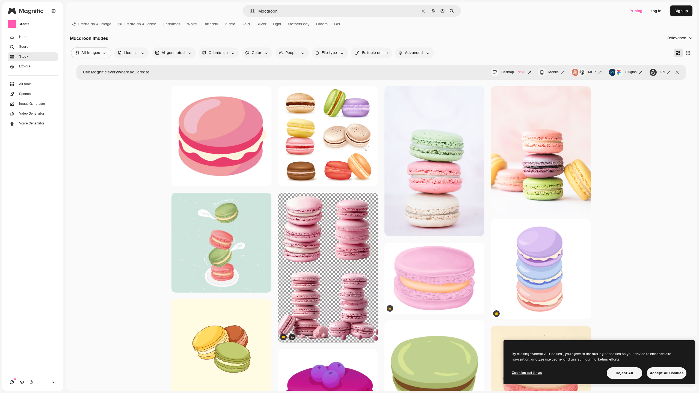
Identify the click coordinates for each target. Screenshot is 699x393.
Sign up (681, 10)
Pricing (635, 10)
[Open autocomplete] (250, 11)
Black (230, 24)
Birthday (210, 24)
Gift (337, 24)
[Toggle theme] (31, 382)
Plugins (630, 72)
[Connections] (12, 382)
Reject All (624, 373)
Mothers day (299, 24)
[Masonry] (678, 53)
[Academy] (21, 382)
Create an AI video (140, 24)
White (192, 24)
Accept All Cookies (666, 373)
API (662, 72)
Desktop (512, 72)
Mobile (553, 72)
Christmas (171, 24)
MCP (592, 72)
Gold (246, 24)
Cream (322, 24)
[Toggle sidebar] (53, 11)
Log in (656, 10)
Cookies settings (527, 372)
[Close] (677, 72)
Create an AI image (94, 24)
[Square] (688, 53)
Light (277, 24)
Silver (261, 24)
